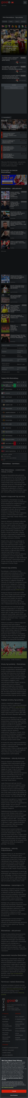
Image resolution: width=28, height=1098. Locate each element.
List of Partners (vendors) (7, 1087)
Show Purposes (14, 1095)
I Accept (14, 1091)
